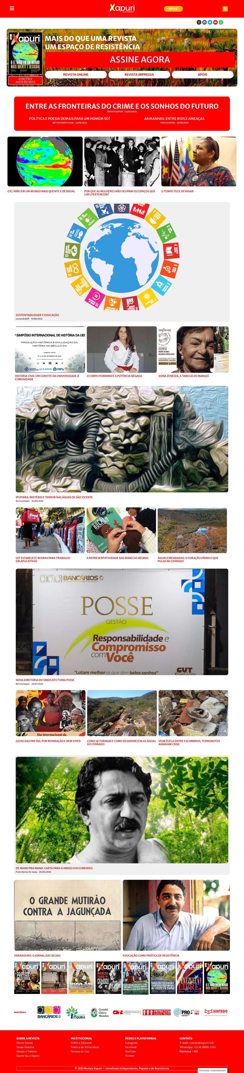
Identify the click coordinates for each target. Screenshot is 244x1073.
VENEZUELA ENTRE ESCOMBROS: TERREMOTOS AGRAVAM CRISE (189, 742)
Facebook (131, 1047)
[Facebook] (204, 22)
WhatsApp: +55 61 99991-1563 (198, 1047)
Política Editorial (81, 1042)
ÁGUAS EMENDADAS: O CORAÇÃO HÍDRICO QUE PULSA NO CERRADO (188, 559)
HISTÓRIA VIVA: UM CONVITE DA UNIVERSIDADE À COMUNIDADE (47, 377)
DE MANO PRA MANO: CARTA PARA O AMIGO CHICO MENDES (54, 868)
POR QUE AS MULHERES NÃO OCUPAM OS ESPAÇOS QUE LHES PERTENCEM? (119, 193)
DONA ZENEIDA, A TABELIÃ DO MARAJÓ (184, 376)
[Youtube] (215, 22)
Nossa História (25, 1047)
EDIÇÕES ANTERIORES (25, 80)
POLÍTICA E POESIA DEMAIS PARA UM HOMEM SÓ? (69, 118)
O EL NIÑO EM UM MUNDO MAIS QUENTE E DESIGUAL (41, 191)
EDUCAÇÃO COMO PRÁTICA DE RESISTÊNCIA (151, 955)
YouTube (130, 1051)
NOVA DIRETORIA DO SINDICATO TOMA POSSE (45, 680)
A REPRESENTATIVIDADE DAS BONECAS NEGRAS (117, 558)
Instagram (131, 1042)
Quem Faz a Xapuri (28, 1055)
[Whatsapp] (221, 22)
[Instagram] (199, 22)
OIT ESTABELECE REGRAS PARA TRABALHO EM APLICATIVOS (43, 559)
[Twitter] (210, 22)
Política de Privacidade (85, 1047)
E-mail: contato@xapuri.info (197, 1042)
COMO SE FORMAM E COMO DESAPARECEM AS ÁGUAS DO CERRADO (121, 742)
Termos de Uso (80, 1051)
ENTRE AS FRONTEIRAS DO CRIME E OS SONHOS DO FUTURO (122, 106)
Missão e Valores (26, 1051)
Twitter (129, 1055)
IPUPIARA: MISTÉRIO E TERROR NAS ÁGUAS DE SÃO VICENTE (54, 497)
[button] (225, 8)
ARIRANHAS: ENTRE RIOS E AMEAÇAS (174, 118)
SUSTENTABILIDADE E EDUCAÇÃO (37, 315)
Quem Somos (24, 1042)
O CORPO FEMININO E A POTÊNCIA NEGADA (114, 376)
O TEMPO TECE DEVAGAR (177, 191)
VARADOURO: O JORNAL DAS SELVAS (37, 955)
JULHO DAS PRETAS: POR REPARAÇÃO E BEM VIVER (48, 741)
